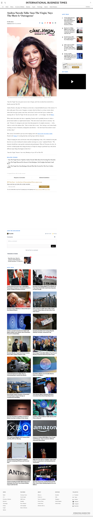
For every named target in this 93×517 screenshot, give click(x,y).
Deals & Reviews (53, 6)
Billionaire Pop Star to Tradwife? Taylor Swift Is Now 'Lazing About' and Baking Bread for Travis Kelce (44, 461)
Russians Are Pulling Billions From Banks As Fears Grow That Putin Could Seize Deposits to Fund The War (44, 288)
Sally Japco (11, 21)
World (7, 6)
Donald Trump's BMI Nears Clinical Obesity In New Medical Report (69, 38)
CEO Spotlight (23, 505)
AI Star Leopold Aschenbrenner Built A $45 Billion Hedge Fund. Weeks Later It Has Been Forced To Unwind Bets (18, 332)
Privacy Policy (47, 189)
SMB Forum (22, 499)
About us (39, 494)
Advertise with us (41, 505)
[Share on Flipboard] (47, 23)
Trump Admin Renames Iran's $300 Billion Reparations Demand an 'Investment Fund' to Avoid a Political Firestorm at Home (18, 288)
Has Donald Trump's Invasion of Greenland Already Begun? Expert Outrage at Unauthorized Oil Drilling (18, 396)
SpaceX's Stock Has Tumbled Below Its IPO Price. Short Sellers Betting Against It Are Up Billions (44, 483)
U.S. (3, 6)
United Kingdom (58, 501)
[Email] (53, 23)
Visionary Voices (23, 494)
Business (28, 6)
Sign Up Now (75, 67)
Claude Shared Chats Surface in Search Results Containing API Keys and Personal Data (18, 461)
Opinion (46, 6)
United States (58, 503)
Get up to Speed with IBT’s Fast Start (74, 63)
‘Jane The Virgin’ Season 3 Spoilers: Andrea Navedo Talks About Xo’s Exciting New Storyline (31, 160)
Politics (11, 6)
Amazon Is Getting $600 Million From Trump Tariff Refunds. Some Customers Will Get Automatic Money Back (44, 439)
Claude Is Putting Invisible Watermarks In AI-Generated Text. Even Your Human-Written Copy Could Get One (18, 483)
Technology (39, 6)
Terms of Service (39, 189)
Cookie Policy (40, 503)
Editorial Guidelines (44, 177)
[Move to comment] (55, 23)
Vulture (15, 136)
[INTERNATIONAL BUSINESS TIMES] (46, 3)
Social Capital (23, 497)
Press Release (23, 503)
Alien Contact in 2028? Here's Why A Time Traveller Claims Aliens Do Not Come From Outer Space (44, 310)
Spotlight (22, 501)
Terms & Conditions (42, 499)
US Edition (88, 6)
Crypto (33, 6)
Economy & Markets (19, 6)
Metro (52, 114)
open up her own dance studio (45, 133)
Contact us (40, 497)
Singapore (57, 499)
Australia (57, 494)
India (56, 497)
